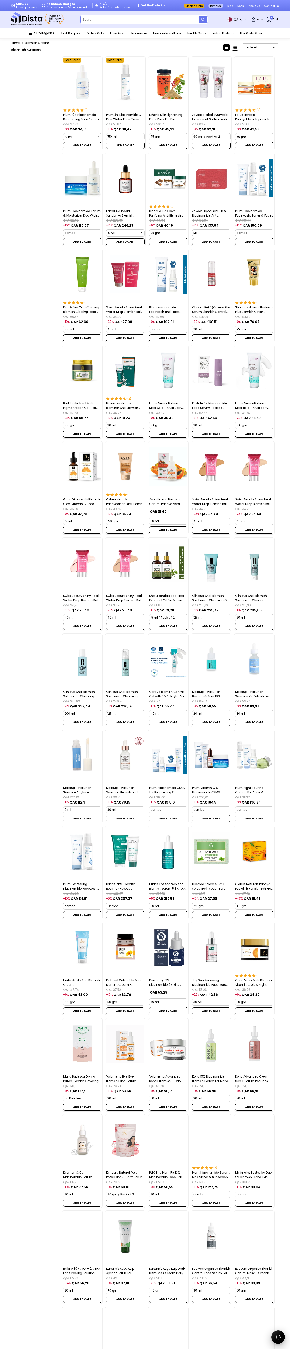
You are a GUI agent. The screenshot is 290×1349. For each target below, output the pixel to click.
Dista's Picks (95, 33)
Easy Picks (117, 33)
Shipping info (194, 6)
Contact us (271, 6)
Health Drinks (197, 33)
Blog (230, 6)
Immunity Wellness (167, 33)
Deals (241, 6)
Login (259, 19)
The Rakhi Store (250, 33)
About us (254, 6)
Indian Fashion (223, 33)
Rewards (216, 6)
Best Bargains (71, 33)
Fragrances (139, 33)
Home (15, 43)
